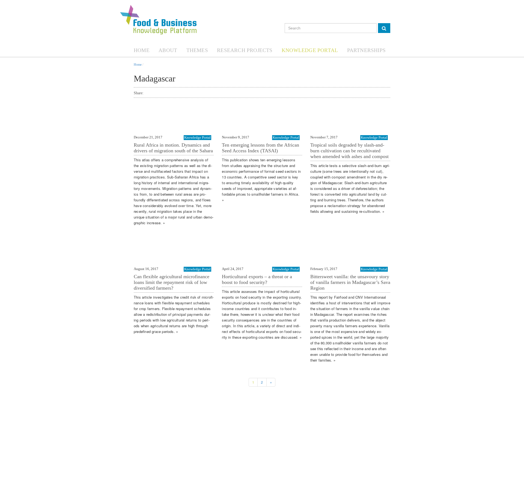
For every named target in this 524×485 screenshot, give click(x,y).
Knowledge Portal (310, 50)
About (168, 50)
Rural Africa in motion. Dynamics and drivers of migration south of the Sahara (173, 147)
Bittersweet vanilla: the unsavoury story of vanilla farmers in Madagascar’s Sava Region (350, 282)
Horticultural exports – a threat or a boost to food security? (257, 279)
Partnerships (366, 50)
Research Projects (244, 50)
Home (142, 50)
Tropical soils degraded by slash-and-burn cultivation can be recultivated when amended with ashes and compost (349, 150)
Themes (197, 50)
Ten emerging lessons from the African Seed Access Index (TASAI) (260, 147)
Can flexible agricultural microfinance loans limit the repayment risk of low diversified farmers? (171, 282)
